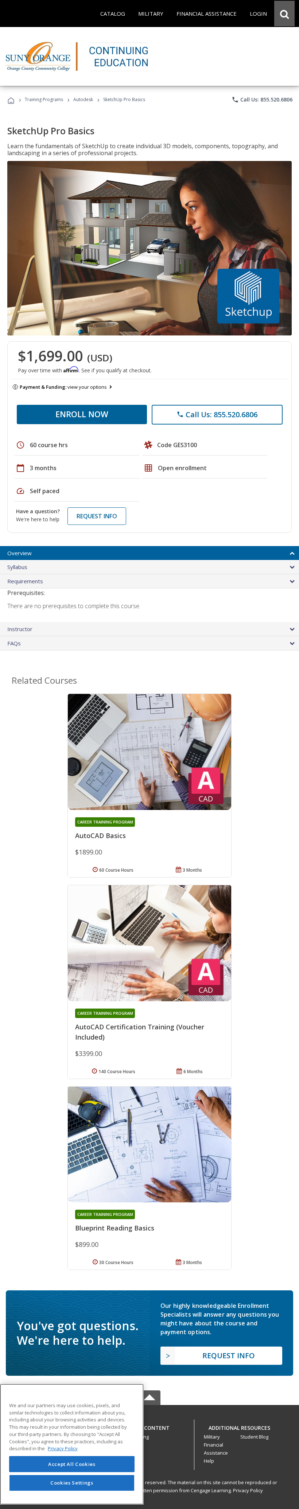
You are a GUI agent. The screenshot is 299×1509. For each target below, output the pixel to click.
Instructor (19, 629)
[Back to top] (149, 1425)
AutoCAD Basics (100, 835)
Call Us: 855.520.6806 (262, 99)
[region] (72, 1444)
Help (209, 1461)
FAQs (14, 643)
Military (212, 1436)
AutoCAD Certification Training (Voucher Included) (139, 1031)
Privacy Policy (248, 1490)
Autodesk (83, 99)
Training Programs (44, 99)
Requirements (25, 581)
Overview (19, 553)
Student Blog (254, 1436)
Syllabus (17, 567)
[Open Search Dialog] (284, 13)
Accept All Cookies (72, 1464)
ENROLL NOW (81, 413)
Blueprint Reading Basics (114, 1228)
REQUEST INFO (97, 516)
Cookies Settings (71, 1482)
